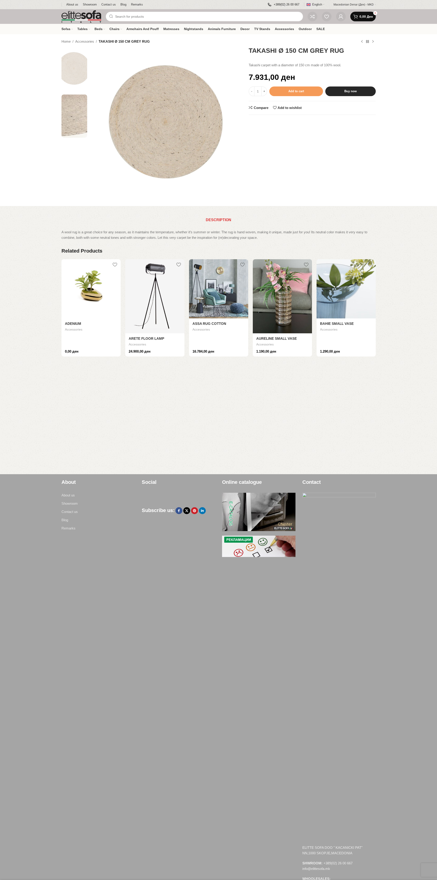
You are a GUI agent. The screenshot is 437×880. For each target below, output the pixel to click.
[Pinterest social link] (194, 510)
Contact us (69, 512)
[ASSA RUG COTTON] (218, 288)
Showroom (69, 503)
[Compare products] (312, 16)
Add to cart (296, 91)
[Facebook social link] (178, 510)
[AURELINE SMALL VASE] (282, 296)
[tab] (218, 220)
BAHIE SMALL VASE (337, 324)
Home (66, 41)
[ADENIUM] (91, 288)
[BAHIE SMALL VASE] (346, 288)
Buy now (350, 91)
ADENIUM (73, 324)
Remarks (68, 528)
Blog (64, 520)
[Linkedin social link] (202, 510)
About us (68, 495)
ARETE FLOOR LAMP (146, 338)
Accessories (84, 41)
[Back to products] (367, 42)
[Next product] (373, 42)
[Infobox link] (283, 5)
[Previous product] (362, 42)
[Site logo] (81, 16)
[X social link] (186, 510)
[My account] (341, 16)
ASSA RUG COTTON (209, 324)
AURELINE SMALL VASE (276, 338)
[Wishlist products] (327, 16)
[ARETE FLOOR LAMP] (154, 296)
